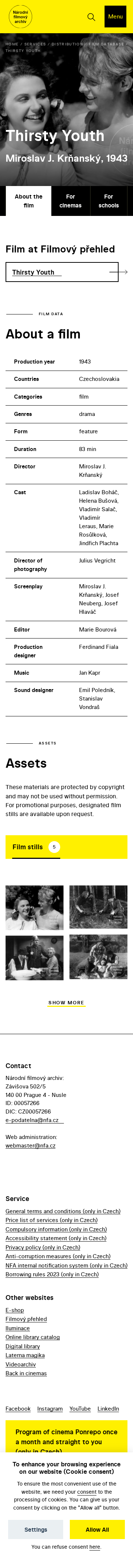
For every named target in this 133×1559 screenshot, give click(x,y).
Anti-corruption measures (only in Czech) (58, 1256)
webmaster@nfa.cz (30, 1145)
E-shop (15, 1310)
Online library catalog (33, 1337)
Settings (35, 1529)
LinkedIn (108, 1408)
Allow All (97, 1529)
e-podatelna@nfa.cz (32, 1120)
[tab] (36, 847)
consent (86, 1491)
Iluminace (18, 1328)
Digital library (23, 1346)
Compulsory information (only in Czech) (56, 1229)
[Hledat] (91, 16)
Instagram (50, 1408)
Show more (66, 1002)
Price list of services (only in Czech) (52, 1220)
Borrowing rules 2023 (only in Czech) (52, 1274)
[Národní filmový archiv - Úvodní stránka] (20, 16)
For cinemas (70, 200)
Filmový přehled (26, 1319)
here (94, 1546)
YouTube (80, 1408)
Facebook (18, 1408)
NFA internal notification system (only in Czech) (66, 1265)
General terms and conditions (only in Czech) (63, 1211)
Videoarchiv (21, 1364)
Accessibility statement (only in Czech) (56, 1238)
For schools (109, 200)
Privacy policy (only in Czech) (43, 1247)
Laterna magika (25, 1355)
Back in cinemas (26, 1373)
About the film (28, 200)
